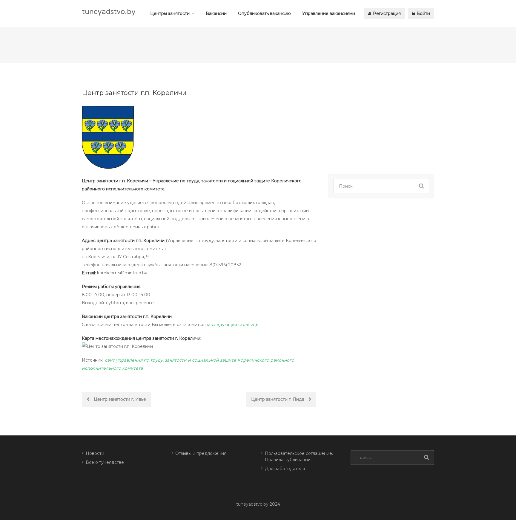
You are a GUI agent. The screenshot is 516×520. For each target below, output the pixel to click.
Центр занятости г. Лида (278, 399)
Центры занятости (170, 13)
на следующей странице (232, 324)
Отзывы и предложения (200, 453)
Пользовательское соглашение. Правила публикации (299, 456)
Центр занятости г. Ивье (119, 399)
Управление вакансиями (328, 13)
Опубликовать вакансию (264, 13)
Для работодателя (285, 468)
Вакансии (216, 13)
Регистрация (386, 13)
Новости (95, 453)
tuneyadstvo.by (109, 11)
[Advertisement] (381, 119)
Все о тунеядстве (105, 462)
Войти (422, 13)
